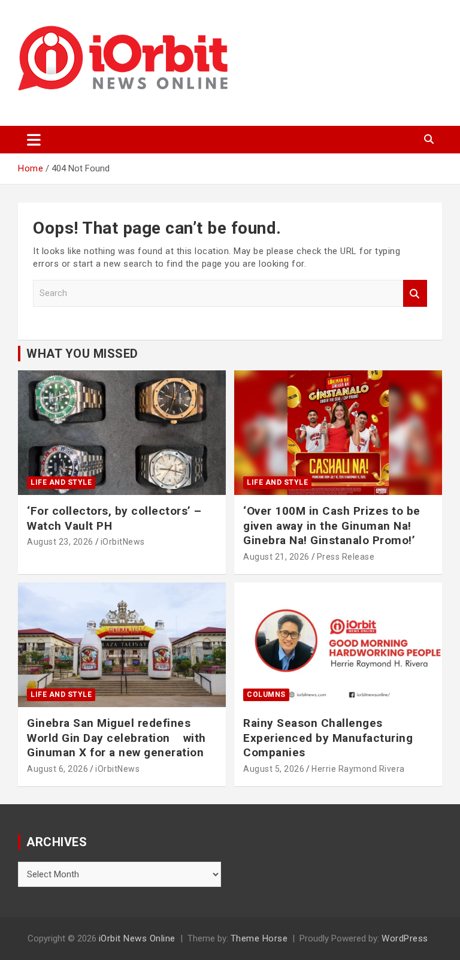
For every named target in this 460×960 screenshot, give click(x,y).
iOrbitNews (123, 542)
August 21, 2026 (276, 556)
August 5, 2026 (273, 769)
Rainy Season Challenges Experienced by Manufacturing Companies (328, 737)
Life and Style (61, 482)
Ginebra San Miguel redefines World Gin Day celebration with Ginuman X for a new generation (116, 737)
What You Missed (82, 353)
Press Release (346, 556)
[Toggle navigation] (34, 139)
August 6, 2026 (57, 769)
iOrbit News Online (137, 938)
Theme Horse (259, 938)
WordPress (405, 938)
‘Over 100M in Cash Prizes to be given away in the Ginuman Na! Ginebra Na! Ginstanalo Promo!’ (331, 525)
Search (415, 293)
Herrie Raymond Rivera (358, 769)
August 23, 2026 (60, 542)
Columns (266, 694)
